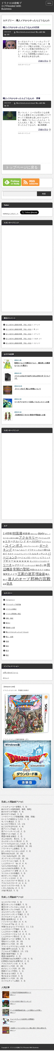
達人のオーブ (19, 579)
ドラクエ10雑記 (11, 609)
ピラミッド (45, 558)
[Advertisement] (34, 79)
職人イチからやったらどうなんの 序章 (21, 98)
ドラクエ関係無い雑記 (13, 614)
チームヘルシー (19, 550)
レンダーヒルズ (30, 565)
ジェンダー (35, 546)
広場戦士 (47, 570)
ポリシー (6, 678)
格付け (8, 623)
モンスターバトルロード (39, 561)
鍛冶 (7, 650)
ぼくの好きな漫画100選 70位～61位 (18, 324)
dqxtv (41, 533)
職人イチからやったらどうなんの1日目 (21, 27)
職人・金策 (39, 32)
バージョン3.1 (23, 557)
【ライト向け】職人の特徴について (27, 389)
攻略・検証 (9, 618)
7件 (8, 105)
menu (49, 3)
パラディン (35, 558)
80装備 (17, 533)
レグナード (18, 565)
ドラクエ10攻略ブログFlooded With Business (24, 1047)
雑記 (7, 655)
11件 (8, 34)
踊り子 (5, 579)
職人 (47, 574)
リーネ (7, 564)
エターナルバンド (15, 541)
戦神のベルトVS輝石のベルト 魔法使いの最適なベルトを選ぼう (32, 364)
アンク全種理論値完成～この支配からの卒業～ (26, 1010)
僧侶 (37, 565)
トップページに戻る (22, 167)
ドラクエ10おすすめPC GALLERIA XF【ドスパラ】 (32, 377)
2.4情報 (7, 533)
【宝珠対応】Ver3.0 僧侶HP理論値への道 (29, 415)
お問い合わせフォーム (10, 672)
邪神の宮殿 (40, 578)
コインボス (14, 545)
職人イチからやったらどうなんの (25, 32)
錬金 (44, 32)
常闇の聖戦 (21, 569)
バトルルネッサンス (37, 553)
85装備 (26, 533)
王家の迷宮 (26, 574)
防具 (9, 583)
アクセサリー (28, 537)
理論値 (40, 574)
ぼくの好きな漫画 (12, 538)
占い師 (42, 565)
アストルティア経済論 (13, 604)
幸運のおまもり (37, 570)
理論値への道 (10, 627)
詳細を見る (43, 61)
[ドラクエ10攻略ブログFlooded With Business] (12, 6)
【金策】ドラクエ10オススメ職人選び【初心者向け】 (28, 1028)
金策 (4, 584)
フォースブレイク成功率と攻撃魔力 (22, 1019)
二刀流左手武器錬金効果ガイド (20, 992)
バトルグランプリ (20, 554)
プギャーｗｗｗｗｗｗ (16, 561)
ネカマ (10, 554)
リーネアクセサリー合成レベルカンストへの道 (31, 402)
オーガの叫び (33, 541)
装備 (7, 641)
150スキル (33, 534)
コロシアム (27, 546)
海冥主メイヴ (10, 574)
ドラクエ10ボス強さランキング (20, 1001)
